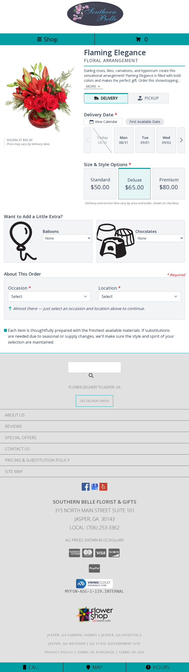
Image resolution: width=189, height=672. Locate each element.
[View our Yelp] (103, 489)
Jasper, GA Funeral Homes (72, 635)
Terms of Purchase (95, 652)
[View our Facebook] (86, 489)
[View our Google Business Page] (94, 489)
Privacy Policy (59, 652)
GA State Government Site (115, 643)
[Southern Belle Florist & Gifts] (94, 26)
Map (96, 667)
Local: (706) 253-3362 (94, 527)
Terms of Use (131, 652)
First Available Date (144, 121)
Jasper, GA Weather (66, 643)
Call (33, 667)
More (91, 86)
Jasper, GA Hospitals (121, 635)
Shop (51, 39)
